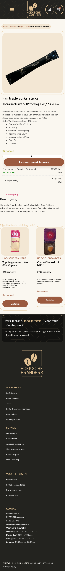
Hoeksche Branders (14, 258)
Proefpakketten (13, 398)
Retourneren (11, 438)
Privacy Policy (9, 566)
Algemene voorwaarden (41, 562)
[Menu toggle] (12, 9)
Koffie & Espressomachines (18, 409)
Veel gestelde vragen (15, 449)
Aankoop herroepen (15, 444)
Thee (8, 403)
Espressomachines (14, 490)
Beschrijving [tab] (12, 194)
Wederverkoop (13, 459)
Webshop (14, 26)
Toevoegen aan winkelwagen (34, 162)
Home (5, 26)
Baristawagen (12, 454)
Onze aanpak (12, 433)
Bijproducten (24, 26)
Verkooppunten (13, 419)
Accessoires (11, 414)
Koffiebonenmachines (15, 485)
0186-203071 (12, 520)
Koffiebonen (11, 393)
